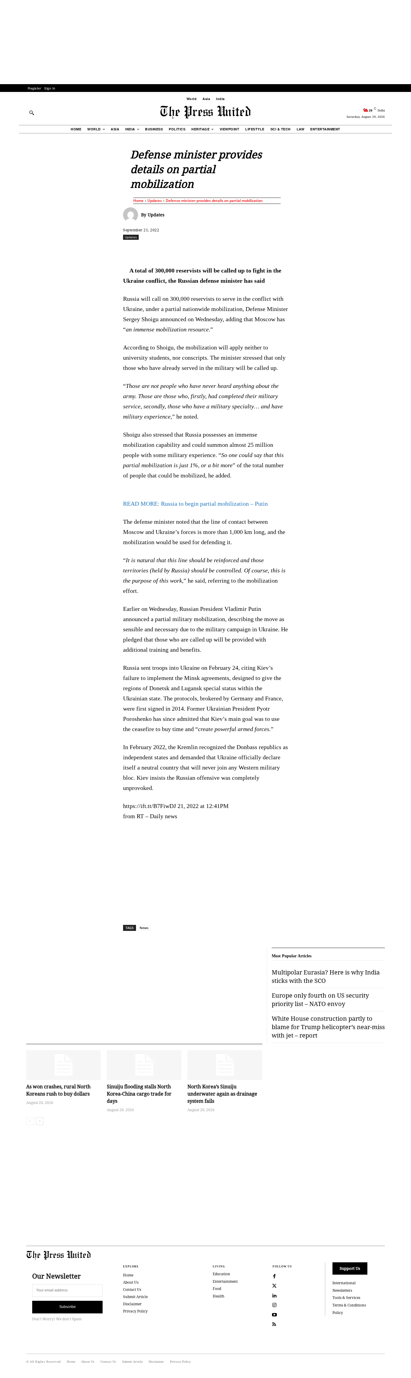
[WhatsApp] (207, 250)
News (144, 927)
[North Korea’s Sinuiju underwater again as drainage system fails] (224, 1065)
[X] (179, 250)
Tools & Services (346, 1297)
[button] (31, 112)
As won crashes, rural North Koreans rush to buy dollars (58, 1090)
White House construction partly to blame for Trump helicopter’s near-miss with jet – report (328, 1026)
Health (218, 1296)
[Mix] (290, 250)
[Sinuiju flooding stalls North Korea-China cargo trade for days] (144, 1065)
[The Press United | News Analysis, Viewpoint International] (205, 112)
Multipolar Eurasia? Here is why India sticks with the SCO (326, 976)
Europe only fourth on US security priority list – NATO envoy (320, 999)
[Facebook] (165, 250)
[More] (401, 250)
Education (221, 1273)
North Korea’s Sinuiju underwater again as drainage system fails (222, 1093)
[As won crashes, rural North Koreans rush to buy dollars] (63, 1065)
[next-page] (39, 1121)
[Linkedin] (221, 250)
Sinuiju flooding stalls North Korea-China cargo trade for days (139, 1093)
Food (217, 1288)
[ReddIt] (193, 250)
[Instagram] (274, 1305)
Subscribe (67, 1307)
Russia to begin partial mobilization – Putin (195, 503)
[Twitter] (274, 1286)
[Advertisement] (205, 42)
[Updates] (132, 214)
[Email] (249, 250)
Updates (154, 200)
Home (138, 200)
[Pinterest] (235, 250)
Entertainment (225, 1281)
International (344, 1282)
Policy (337, 1312)
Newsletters (342, 1290)
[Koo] (387, 250)
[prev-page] (30, 1121)
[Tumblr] (262, 250)
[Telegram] (276, 250)
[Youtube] (274, 1315)
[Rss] (274, 1324)
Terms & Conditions (349, 1305)
